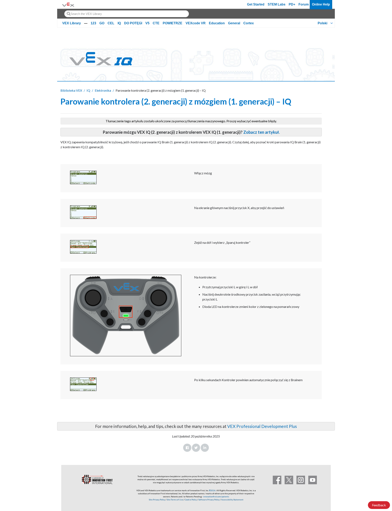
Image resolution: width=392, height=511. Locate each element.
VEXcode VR (196, 23)
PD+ (292, 4)
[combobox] (126, 13)
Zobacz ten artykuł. (261, 132)
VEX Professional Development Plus (262, 426)
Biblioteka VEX (71, 90)
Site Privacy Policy (157, 499)
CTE (156, 23)
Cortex (248, 23)
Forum (303, 4)
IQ (119, 23)
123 (93, 23)
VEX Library (71, 23)
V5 (147, 23)
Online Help (321, 4)
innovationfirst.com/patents (216, 496)
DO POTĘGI (133, 23)
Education (217, 23)
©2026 (212, 490)
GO (101, 23)
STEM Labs (276, 4)
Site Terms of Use (174, 499)
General (234, 23)
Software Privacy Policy (208, 499)
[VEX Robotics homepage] (68, 4)
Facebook (187, 448)
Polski (322, 23)
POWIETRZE (172, 23)
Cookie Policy (191, 499)
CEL (111, 23)
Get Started (255, 4)
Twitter (196, 448)
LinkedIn (205, 448)
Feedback (379, 505)
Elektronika (103, 90)
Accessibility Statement (232, 499)
